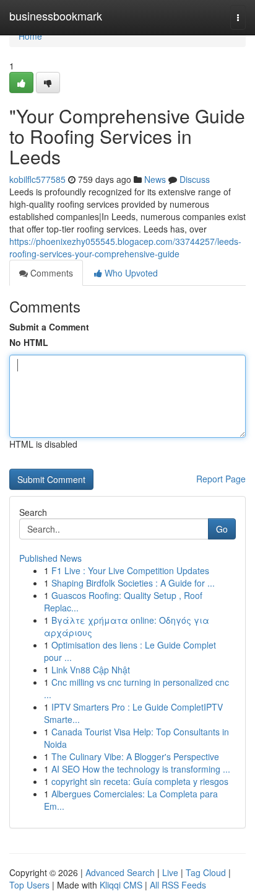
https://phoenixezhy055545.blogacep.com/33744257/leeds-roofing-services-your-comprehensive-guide (125, 247)
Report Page (221, 478)
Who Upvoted (130, 273)
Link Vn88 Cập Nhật (90, 669)
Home (30, 36)
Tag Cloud (206, 872)
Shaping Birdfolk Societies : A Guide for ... (133, 583)
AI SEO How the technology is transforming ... (140, 769)
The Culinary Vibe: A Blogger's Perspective (135, 756)
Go (222, 529)
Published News (50, 558)
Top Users (29, 885)
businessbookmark (55, 15)
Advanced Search (120, 872)
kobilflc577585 (37, 179)
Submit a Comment (49, 327)
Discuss (194, 179)
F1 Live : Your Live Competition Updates (130, 570)
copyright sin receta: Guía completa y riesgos (139, 781)
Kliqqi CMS (121, 885)
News (155, 179)
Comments (50, 273)
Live (170, 872)
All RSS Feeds (178, 885)
